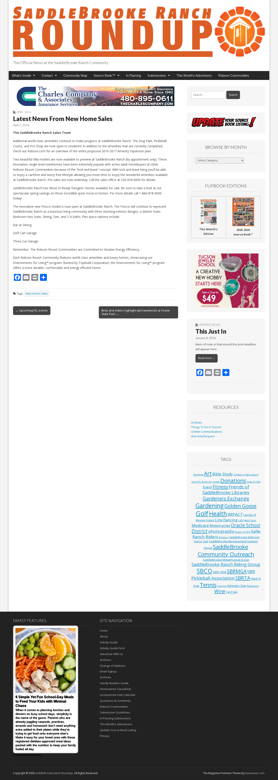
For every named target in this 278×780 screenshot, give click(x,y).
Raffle (255, 531)
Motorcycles (220, 525)
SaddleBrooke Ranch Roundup (54, 773)
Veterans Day (236, 586)
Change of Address (112, 666)
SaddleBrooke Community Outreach (226, 550)
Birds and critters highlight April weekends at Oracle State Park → (135, 312)
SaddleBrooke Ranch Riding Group (226, 564)
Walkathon (253, 586)
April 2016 (24, 112)
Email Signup (108, 671)
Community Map (75, 75)
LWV (240, 520)
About (104, 636)
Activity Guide (109, 642)
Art (208, 473)
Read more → (206, 358)
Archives (196, 422)
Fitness (220, 487)
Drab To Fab (253, 481)
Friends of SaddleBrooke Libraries (225, 489)
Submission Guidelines (115, 712)
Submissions (156, 75)
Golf (202, 513)
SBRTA (242, 578)
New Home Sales (37, 293)
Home (104, 631)
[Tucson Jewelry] (226, 280)
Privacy (104, 736)
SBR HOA (219, 572)
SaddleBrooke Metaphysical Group (226, 560)
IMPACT (235, 514)
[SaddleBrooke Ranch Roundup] (139, 29)
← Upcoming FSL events (32, 310)
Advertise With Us (111, 654)
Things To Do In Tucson (206, 427)
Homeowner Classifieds (115, 689)
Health (218, 514)
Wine (219, 591)
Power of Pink (242, 531)
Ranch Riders (205, 537)
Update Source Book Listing (118, 730)
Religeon (224, 537)
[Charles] (95, 96)
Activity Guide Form (112, 648)
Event (207, 487)
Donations (233, 480)
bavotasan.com (254, 773)
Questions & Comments (115, 701)
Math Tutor (250, 520)
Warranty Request (203, 436)
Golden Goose (240, 505)
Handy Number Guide (114, 683)
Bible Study (222, 474)
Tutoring (222, 586)
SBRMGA (237, 571)
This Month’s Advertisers (194, 75)
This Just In (210, 331)
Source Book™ (104, 75)
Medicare (200, 525)
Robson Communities (233, 75)
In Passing (133, 75)
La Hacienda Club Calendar (118, 695)
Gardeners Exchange (226, 498)
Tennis (208, 584)
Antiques (198, 474)
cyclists (216, 481)
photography (221, 531)
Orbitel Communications (206, 432)
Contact (47, 75)
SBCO (204, 571)
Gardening (209, 506)
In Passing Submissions (115, 718)
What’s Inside (21, 75)
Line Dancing (226, 519)
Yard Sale (232, 592)
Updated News (209, 324)
